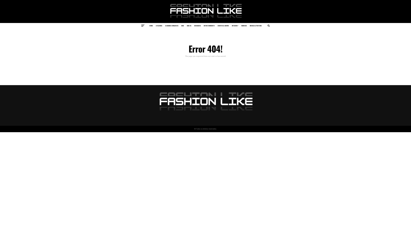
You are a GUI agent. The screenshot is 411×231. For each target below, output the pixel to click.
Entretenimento (209, 25)
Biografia (197, 25)
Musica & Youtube (256, 25)
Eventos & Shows (223, 25)
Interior (235, 25)
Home (151, 25)
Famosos (244, 25)
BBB (182, 25)
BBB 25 (189, 25)
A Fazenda (159, 25)
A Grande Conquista (171, 25)
